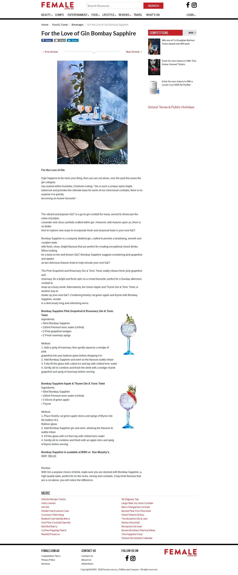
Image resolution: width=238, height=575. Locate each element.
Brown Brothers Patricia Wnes (138, 530)
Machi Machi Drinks (132, 514)
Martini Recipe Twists (53, 499)
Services (45, 563)
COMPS (59, 14)
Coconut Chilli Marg (52, 514)
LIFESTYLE (108, 14)
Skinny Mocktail (130, 522)
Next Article (133, 51)
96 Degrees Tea (130, 499)
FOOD (94, 14)
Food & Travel (60, 24)
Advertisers (87, 563)
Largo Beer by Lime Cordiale (137, 502)
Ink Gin (45, 506)
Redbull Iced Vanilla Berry (55, 518)
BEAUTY (46, 14)
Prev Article (51, 51)
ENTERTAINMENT (77, 14)
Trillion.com (124, 569)
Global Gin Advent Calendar (137, 537)
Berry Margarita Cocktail (135, 506)
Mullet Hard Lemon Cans (55, 510)
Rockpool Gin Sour (131, 526)
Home (44, 24)
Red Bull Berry (49, 526)
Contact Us (87, 555)
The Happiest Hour (132, 534)
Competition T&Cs (50, 555)
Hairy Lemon (48, 502)
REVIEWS (124, 14)
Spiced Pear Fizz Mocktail (136, 510)
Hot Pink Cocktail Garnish (55, 522)
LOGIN (190, 14)
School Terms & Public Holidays (171, 107)
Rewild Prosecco (50, 534)
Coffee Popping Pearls (53, 530)
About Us (86, 559)
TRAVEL (138, 14)
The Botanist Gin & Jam (134, 518)
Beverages (77, 24)
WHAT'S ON (153, 14)
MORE (191, 32)
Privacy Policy (48, 559)
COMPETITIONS (159, 32)
